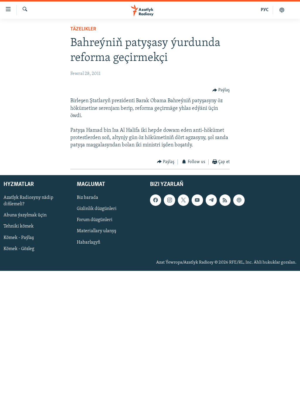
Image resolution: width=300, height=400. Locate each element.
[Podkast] (282, 10)
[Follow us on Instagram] (169, 200)
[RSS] (225, 200)
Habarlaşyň (88, 242)
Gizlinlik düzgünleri (97, 209)
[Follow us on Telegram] (211, 200)
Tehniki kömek (19, 226)
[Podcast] (238, 200)
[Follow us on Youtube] (197, 200)
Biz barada (87, 198)
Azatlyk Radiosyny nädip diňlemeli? (28, 201)
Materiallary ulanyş (96, 231)
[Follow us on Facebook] (155, 200)
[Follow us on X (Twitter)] (183, 200)
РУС (265, 10)
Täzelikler (83, 29)
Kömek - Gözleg (19, 249)
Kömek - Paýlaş (19, 237)
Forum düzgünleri (94, 220)
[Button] (221, 90)
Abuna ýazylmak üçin (25, 215)
